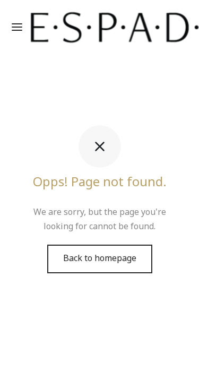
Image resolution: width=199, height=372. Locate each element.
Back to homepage (99, 258)
